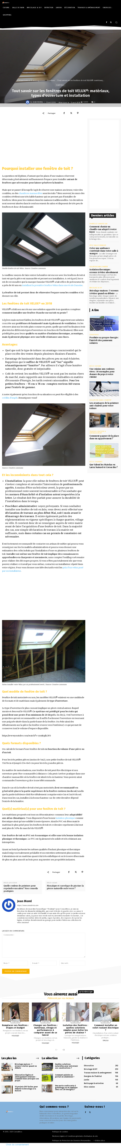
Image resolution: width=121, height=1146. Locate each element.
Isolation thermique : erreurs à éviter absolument (103, 271)
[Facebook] (106, 22)
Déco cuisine (95, 366)
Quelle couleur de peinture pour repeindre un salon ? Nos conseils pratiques (21, 888)
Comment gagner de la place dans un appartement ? (104, 437)
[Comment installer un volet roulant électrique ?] (105, 1012)
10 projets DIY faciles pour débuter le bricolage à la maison (26, 1089)
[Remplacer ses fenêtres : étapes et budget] (15, 1012)
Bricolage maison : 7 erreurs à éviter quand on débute (26, 1066)
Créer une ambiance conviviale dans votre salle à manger (103, 251)
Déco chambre (96, 462)
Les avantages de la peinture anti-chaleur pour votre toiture (104, 406)
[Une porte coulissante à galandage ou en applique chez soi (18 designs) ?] (47, 1088)
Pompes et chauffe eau (98, 224)
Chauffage (94, 334)
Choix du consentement (17, 1144)
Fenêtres (51, 80)
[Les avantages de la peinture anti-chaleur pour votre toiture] (104, 388)
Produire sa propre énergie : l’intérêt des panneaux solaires (104, 340)
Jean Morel (38, 102)
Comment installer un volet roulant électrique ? (106, 1027)
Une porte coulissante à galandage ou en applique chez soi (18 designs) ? (66, 1088)
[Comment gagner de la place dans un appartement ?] (104, 420)
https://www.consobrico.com (27, 905)
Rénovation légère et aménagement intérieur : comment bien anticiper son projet (27, 1078)
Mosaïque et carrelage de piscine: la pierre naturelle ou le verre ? (65, 887)
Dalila (105, 1040)
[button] (116, 22)
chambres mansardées (30, 193)
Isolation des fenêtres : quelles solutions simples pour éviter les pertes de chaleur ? (75, 1029)
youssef (15, 1036)
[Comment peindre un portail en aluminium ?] (47, 1078)
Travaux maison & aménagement (31, 80)
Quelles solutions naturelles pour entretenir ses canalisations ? (66, 1066)
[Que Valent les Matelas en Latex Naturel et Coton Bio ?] (104, 450)
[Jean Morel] (28, 102)
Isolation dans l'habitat (98, 266)
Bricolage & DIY (95, 288)
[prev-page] (56, 1050)
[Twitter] (110, 22)
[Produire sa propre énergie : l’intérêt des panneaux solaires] (104, 323)
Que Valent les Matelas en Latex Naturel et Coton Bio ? (103, 466)
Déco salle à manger (97, 245)
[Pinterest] (78, 113)
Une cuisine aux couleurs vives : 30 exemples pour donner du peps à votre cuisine (102, 373)
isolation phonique (65, 818)
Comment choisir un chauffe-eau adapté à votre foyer (103, 229)
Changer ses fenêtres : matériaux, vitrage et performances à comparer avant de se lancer (45, 1030)
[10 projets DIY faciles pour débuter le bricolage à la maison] (7, 1089)
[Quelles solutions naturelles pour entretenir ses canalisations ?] (47, 1067)
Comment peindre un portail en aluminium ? (64, 1076)
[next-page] (63, 1050)
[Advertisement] (43, 140)
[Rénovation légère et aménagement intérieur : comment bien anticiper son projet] (7, 1078)
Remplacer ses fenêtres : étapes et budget (15, 1026)
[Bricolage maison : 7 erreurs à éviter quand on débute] (7, 1067)
